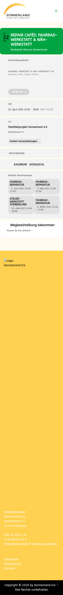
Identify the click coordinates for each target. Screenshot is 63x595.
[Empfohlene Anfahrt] (34, 231)
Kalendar (20, 164)
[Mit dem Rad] (54, 231)
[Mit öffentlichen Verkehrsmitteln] (45, 231)
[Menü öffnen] (56, 10)
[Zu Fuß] (50, 231)
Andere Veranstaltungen (23, 141)
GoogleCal (36, 164)
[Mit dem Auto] (39, 231)
